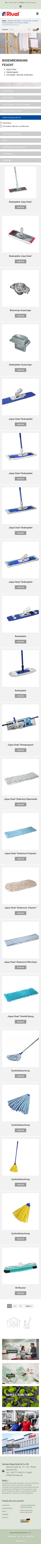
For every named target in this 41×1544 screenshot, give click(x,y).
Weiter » (29, 1306)
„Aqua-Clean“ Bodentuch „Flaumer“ (20, 907)
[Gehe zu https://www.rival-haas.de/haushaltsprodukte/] (13, 1322)
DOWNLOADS (11, 1536)
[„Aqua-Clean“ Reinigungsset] (20, 722)
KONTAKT (5, 1517)
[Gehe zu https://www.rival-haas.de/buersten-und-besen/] (27, 1323)
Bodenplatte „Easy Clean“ (20, 201)
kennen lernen (13, 1446)
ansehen (20, 207)
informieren (12, 1352)
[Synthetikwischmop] (20, 1048)
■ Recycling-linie (26, 1510)
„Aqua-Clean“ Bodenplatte (20, 419)
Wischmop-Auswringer (20, 310)
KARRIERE (5, 1514)
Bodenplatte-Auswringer (20, 364)
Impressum (30, 1536)
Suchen (5, 29)
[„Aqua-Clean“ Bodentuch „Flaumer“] (20, 885)
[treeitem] (20, 123)
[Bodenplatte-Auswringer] (20, 342)
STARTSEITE (5, 1505)
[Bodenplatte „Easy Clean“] (20, 182)
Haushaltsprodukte (27, 1505)
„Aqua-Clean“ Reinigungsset (20, 744)
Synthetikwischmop (20, 1070)
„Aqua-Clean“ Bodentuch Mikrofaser (20, 962)
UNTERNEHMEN (7, 1508)
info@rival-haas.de (30, 2)
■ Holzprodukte (26, 1512)
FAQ (19, 1536)
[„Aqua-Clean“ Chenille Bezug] (20, 994)
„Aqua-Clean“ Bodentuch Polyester (20, 853)
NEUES (4, 1511)
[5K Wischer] (20, 1265)
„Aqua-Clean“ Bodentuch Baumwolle (20, 799)
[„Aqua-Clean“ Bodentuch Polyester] (20, 831)
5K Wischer (20, 1287)
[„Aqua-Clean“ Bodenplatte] (20, 397)
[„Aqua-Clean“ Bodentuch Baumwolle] (20, 777)
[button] (20, 6)
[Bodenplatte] (20, 614)
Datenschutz (20, 1541)
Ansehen (10, 1399)
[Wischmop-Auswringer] (20, 288)
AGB (23, 1536)
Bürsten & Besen (26, 1507)
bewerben (11, 1423)
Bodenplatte (20, 636)
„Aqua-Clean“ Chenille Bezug (20, 1016)
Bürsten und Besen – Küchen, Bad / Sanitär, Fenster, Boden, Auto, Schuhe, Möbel (20, 22)
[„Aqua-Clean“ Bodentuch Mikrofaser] (20, 940)
